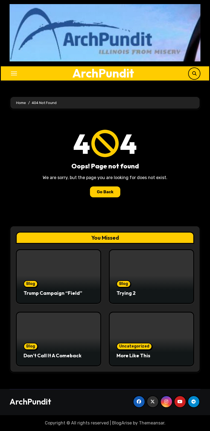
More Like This (133, 355)
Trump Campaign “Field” (53, 293)
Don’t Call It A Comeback (52, 355)
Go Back (105, 191)
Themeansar (151, 423)
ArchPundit (103, 73)
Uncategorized (134, 346)
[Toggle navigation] (14, 73)
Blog (30, 283)
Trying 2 (126, 293)
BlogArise (122, 423)
